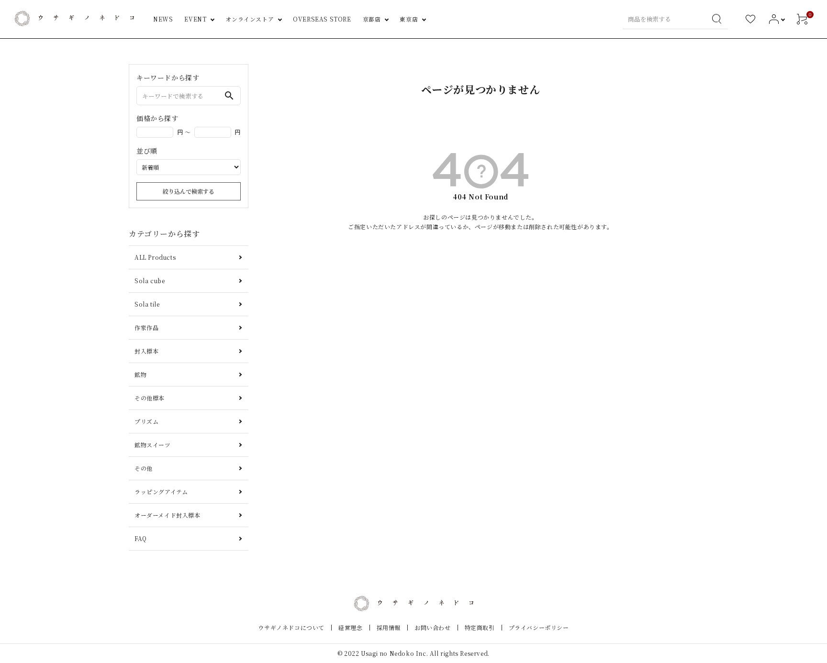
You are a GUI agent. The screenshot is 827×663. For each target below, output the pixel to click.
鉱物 (140, 374)
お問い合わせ (432, 627)
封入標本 (146, 351)
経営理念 (350, 627)
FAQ (140, 538)
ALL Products (155, 257)
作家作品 (146, 327)
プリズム (146, 421)
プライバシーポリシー (539, 627)
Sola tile (146, 304)
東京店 (409, 19)
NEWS (163, 19)
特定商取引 (480, 627)
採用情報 (389, 627)
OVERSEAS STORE (322, 19)
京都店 (372, 19)
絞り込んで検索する (188, 191)
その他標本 (149, 398)
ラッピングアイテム (161, 491)
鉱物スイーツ (152, 445)
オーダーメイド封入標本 (167, 515)
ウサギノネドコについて (291, 627)
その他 (143, 468)
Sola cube (149, 280)
